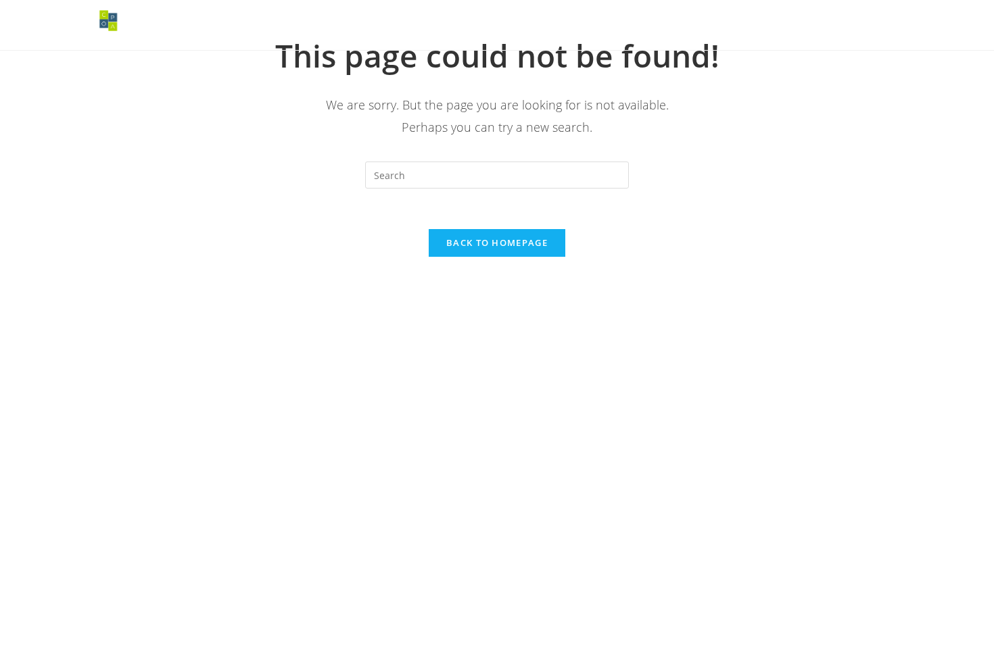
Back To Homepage (497, 243)
